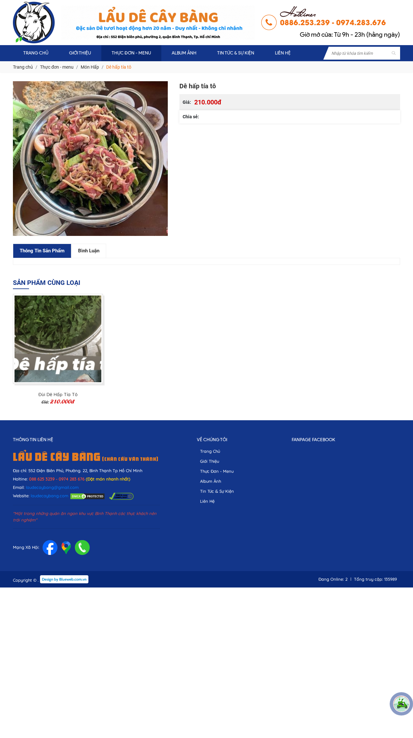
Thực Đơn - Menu (217, 471)
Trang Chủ (210, 451)
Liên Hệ (207, 501)
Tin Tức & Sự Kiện (217, 491)
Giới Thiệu (209, 461)
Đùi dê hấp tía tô (57, 394)
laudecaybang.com (49, 495)
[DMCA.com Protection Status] (87, 495)
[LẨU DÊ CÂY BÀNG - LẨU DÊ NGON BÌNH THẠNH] (34, 23)
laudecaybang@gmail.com (52, 487)
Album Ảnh (210, 481)
